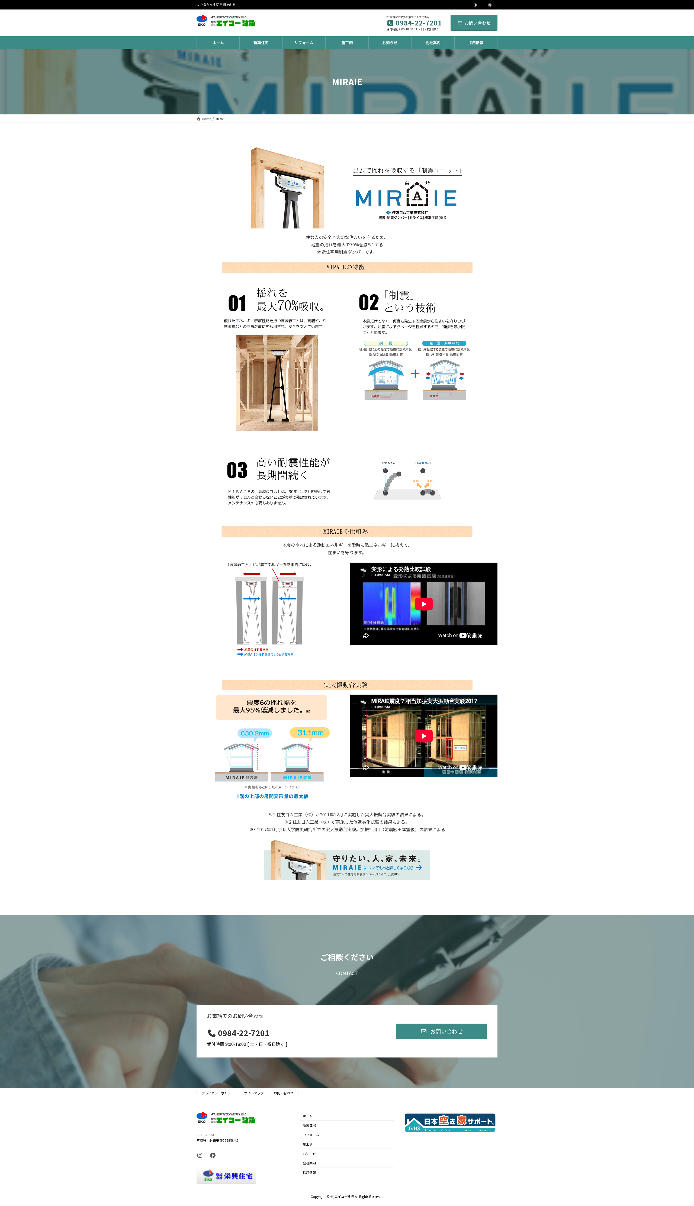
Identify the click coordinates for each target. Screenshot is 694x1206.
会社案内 (309, 1163)
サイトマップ (254, 1093)
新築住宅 (309, 1125)
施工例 (308, 1144)
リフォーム (311, 1134)
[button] (441, 1031)
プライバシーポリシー (218, 1093)
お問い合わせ (478, 23)
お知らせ (309, 1153)
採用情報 (309, 1172)
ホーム (308, 1116)
